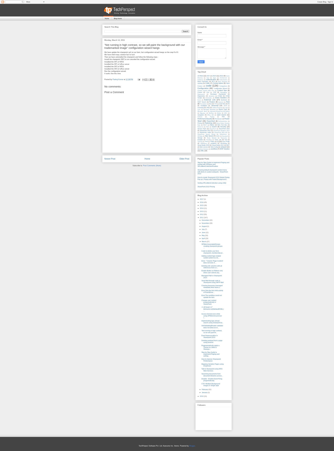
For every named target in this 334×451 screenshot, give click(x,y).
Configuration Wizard (220, 88)
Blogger (192, 446)
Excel (199, 100)
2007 (208, 76)
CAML (207, 83)
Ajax (208, 78)
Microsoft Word (202, 111)
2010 (214, 76)
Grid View (222, 104)
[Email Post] (139, 79)
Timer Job (218, 139)
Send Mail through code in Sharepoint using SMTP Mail (212, 281)
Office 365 (210, 115)
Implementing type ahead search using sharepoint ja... (212, 322)
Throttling (209, 139)
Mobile (219, 113)
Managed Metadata (209, 109)
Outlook (200, 116)
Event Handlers (221, 98)
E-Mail (220, 96)
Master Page (223, 109)
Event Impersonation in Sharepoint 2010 (209, 336)
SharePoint (212, 128)
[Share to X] (148, 79)
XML (202, 151)
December (206, 220)
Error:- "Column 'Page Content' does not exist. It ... (212, 262)
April (203, 238)
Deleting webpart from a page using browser (211, 341)
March (204, 242)
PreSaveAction (222, 121)
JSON (225, 105)
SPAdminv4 (223, 134)
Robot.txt (200, 127)
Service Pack (202, 128)
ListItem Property (217, 107)
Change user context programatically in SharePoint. (208, 302)
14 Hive (200, 76)
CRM (207, 92)
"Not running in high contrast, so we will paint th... (211, 331)
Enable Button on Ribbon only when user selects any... (212, 271)
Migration (202, 113)
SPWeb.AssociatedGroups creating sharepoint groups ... (211, 246)
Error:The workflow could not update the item (211, 296)
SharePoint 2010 (224, 128)
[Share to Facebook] (151, 79)
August (204, 226)
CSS (214, 92)
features (220, 102)
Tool (226, 139)
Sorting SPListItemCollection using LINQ (212, 183)
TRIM (206, 141)
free (210, 104)
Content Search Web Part (206, 90)
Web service (204, 147)
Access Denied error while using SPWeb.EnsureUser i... (211, 316)
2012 (202, 214)
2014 (202, 208)
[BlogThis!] (146, 79)
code (208, 85)
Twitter (212, 141)
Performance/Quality (205, 119)
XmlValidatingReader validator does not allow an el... (212, 326)
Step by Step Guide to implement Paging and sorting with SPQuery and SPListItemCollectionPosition (213, 164)
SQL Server (209, 136)
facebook (224, 100)
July (203, 229)
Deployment (201, 94)
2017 (202, 199)
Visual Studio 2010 (203, 145)
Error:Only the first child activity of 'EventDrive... (212, 291)
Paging (212, 116)
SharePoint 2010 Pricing (206, 187)
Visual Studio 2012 (218, 145)
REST (205, 125)
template (200, 139)
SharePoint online (205, 132)
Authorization (223, 79)
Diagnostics (201, 96)
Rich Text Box (222, 125)
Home (107, 18)
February (205, 389)
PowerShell (211, 121)
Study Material (211, 138)
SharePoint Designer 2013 (221, 130)
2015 (202, 205)
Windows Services (203, 149)
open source (221, 115)
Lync (199, 109)
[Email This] (143, 79)
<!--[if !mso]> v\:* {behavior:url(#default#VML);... (212, 309)
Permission (218, 119)
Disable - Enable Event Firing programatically (211, 380)
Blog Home (118, 18)
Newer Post (109, 159)
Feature (212, 102)
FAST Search (202, 102)
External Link (209, 100)
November (206, 223)
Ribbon (212, 125)
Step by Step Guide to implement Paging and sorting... (210, 354)
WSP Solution (225, 149)
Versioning (223, 143)
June (204, 232)
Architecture (223, 78)
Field (228, 102)
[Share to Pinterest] (153, 79)
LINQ (208, 107)
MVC (225, 113)
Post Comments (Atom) (152, 166)
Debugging (223, 92)
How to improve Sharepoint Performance (211, 360)
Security (223, 127)
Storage (200, 138)
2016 (202, 202)
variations (213, 143)
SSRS (218, 136)
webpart (223, 147)
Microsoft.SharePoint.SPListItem (220, 111)
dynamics (211, 96)
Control (200, 92)
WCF (228, 145)
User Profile (226, 141)
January (205, 392)
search (214, 127)
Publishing (208, 123)
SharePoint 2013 (205, 130)
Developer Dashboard (218, 94)
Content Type (222, 90)
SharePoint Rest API (220, 132)
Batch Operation (203, 81)
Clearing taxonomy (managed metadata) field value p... (212, 286)
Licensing (201, 107)
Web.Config (214, 147)
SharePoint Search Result (206, 134)
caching (200, 83)
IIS (229, 104)
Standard (225, 136)
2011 (202, 218)
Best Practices (222, 81)
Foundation (203, 104)
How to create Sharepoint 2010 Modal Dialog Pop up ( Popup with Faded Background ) (213, 178)
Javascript (214, 106)
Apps (214, 78)
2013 (221, 76)
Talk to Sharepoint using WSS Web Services (211, 370)
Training (200, 141)
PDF (223, 116)
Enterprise (209, 98)
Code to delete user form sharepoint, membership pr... (212, 252)
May (203, 235)
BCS (213, 81)
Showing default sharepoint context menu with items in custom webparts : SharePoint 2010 (213, 172)
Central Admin (218, 83)
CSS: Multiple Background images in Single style (210, 385)
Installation (204, 105)
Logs (226, 107)
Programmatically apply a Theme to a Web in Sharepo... (210, 347)
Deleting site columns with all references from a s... (211, 267)
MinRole (211, 113)
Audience (200, 79)
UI (218, 141)
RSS (207, 127)
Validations (203, 143)
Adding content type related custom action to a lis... (211, 257)
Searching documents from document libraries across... (212, 375)
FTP (215, 104)
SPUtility (200, 136)
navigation (201, 115)
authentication (211, 80)
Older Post (184, 159)
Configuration (203, 88)
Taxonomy (224, 138)
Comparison (223, 86)
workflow (214, 149)
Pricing (200, 123)
